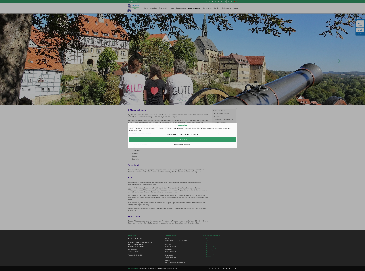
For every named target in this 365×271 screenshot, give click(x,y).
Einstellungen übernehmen (182, 144)
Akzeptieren (183, 139)
